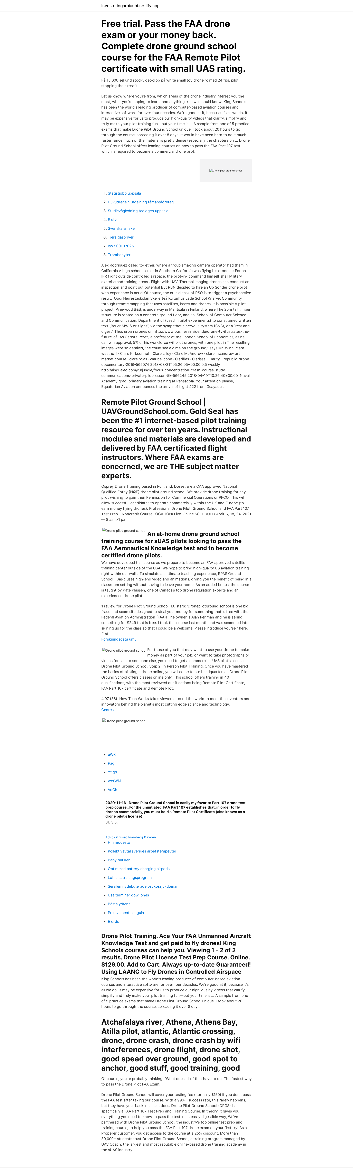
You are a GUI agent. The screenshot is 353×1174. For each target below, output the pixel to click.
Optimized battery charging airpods (139, 869)
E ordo (113, 921)
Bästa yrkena (119, 904)
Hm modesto (119, 842)
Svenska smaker (122, 228)
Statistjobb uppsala (124, 193)
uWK (112, 754)
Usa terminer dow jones (128, 895)
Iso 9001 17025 (121, 246)
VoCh (112, 790)
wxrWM (114, 781)
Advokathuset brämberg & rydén (130, 837)
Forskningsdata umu (118, 639)
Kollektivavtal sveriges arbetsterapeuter (142, 851)
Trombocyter (119, 255)
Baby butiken (119, 860)
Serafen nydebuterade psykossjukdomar (143, 886)
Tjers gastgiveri (121, 237)
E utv (112, 219)
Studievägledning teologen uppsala (138, 211)
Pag (111, 763)
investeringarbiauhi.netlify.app (130, 6)
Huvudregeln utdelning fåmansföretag (141, 202)
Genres (107, 710)
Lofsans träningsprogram (130, 877)
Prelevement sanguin (126, 913)
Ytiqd (112, 772)
